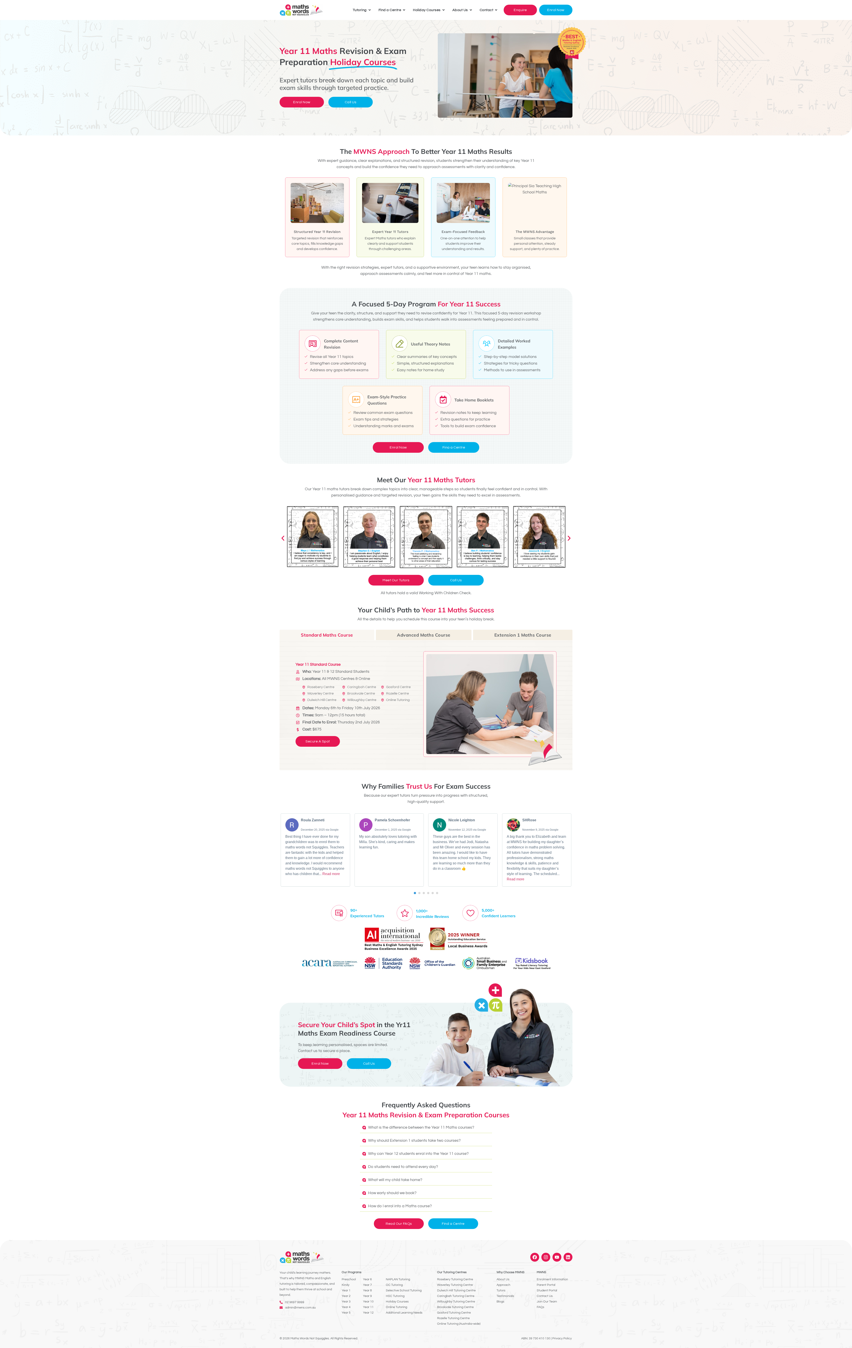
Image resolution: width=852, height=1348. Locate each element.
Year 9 (367, 1296)
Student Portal (547, 1290)
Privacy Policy (562, 1338)
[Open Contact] (496, 10)
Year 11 (368, 1307)
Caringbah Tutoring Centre (455, 1296)
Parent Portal (546, 1284)
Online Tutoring (396, 1307)
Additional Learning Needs (404, 1312)
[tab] (327, 635)
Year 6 (367, 1279)
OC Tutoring (394, 1284)
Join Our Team (547, 1301)
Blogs (500, 1301)
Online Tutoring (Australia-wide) (458, 1323)
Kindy (345, 1284)
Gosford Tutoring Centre (454, 1312)
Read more (331, 874)
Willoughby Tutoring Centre (456, 1301)
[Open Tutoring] (369, 10)
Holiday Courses (397, 1301)
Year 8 (367, 1290)
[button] (283, 538)
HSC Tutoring (395, 1296)
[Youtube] (556, 1257)
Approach (503, 1284)
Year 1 (346, 1290)
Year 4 (346, 1307)
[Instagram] (545, 1257)
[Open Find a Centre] (404, 10)
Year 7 (367, 1284)
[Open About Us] (471, 10)
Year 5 (346, 1312)
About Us (503, 1279)
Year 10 (368, 1301)
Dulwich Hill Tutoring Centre (456, 1290)
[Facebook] (534, 1257)
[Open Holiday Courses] (443, 10)
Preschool (349, 1279)
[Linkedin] (568, 1257)
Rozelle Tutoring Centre (453, 1318)
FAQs (540, 1307)
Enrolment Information (552, 1279)
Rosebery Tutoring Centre (455, 1279)
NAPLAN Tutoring (398, 1279)
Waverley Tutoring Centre (455, 1284)
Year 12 (368, 1312)
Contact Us (545, 1296)
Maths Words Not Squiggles (309, 1338)
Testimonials (505, 1296)
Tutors (501, 1290)
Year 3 (346, 1301)
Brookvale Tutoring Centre (455, 1307)
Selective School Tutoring (404, 1290)
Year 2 (346, 1296)
